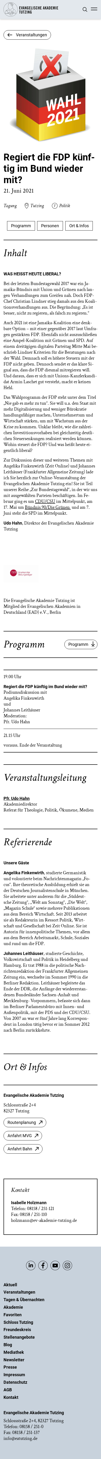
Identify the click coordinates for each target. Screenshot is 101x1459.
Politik (64, 206)
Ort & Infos (79, 225)
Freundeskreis (17, 1329)
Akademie (13, 1307)
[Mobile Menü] (94, 9)
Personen (50, 225)
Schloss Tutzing (18, 1322)
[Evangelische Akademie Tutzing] (31, 15)
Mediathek (14, 1352)
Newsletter (14, 1359)
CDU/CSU (45, 501)
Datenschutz (15, 1382)
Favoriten (13, 1314)
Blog (8, 1344)
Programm (21, 225)
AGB (8, 1389)
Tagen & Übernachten (24, 1299)
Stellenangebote (19, 1337)
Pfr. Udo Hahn (17, 798)
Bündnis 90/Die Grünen (48, 507)
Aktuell (10, 1284)
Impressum (14, 1374)
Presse (10, 1367)
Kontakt (11, 1397)
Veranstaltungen (19, 1292)
